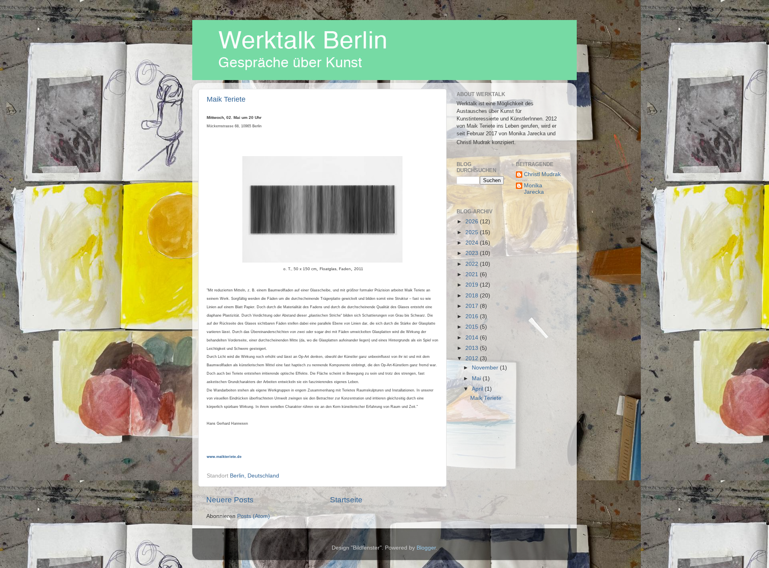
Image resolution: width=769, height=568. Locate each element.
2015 (472, 327)
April (478, 389)
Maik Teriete (226, 99)
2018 (472, 296)
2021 (472, 274)
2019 (472, 285)
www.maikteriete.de (224, 456)
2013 (472, 348)
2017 (472, 306)
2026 (472, 222)
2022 (472, 264)
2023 (472, 253)
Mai (477, 378)
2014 (472, 338)
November (486, 368)
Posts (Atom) (253, 516)
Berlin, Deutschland (254, 476)
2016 (472, 316)
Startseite (346, 500)
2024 (472, 243)
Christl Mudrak (542, 174)
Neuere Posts (230, 500)
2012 (472, 358)
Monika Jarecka (534, 189)
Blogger (426, 548)
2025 (472, 232)
